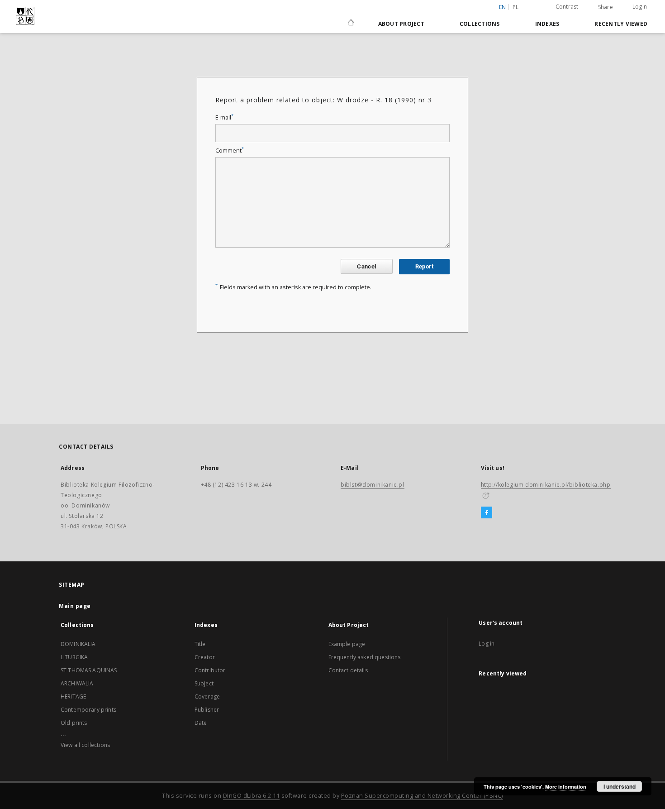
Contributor (210, 670)
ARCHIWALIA (77, 683)
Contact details (348, 670)
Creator (205, 657)
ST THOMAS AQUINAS (89, 670)
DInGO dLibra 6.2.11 (251, 795)
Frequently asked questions (364, 657)
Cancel (366, 266)
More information (565, 786)
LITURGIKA (74, 657)
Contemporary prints (88, 709)
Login (639, 6)
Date (201, 723)
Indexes (547, 24)
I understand (619, 786)
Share (605, 7)
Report (424, 266)
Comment (229, 150)
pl (516, 7)
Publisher (207, 709)
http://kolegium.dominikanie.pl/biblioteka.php (546, 484)
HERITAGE (73, 696)
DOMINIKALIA (78, 644)
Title (200, 644)
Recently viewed (620, 24)
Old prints (74, 723)
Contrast (567, 6)
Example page (347, 644)
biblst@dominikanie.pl (372, 484)
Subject (204, 683)
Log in (486, 643)
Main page (75, 606)
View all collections (85, 745)
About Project (401, 24)
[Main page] (350, 24)
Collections (480, 24)
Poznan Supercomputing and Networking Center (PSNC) (422, 795)
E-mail (224, 117)
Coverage (207, 696)
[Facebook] (486, 513)
